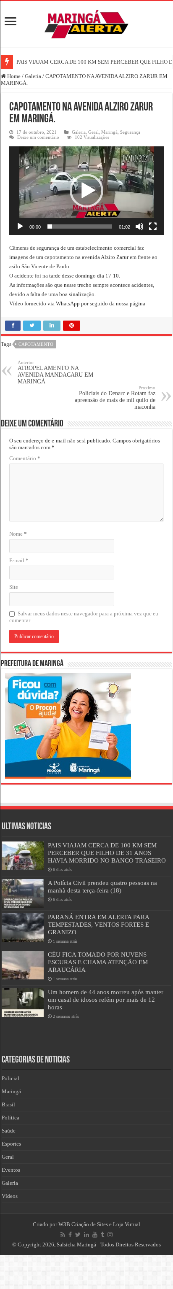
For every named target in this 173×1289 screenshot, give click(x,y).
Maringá (109, 132)
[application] (86, 190)
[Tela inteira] (153, 226)
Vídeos (10, 1196)
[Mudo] (139, 226)
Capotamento (35, 344)
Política (10, 1117)
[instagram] (110, 1235)
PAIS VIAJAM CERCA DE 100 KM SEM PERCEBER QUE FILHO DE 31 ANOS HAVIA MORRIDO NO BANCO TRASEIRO (107, 852)
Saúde (9, 1130)
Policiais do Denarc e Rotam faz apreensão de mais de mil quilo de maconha (115, 397)
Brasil (8, 1104)
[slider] (79, 226)
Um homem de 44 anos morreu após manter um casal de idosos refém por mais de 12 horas (105, 999)
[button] (86, 191)
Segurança (130, 132)
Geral (93, 132)
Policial (10, 1078)
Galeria (33, 76)
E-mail (19, 560)
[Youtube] (95, 1235)
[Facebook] (70, 1235)
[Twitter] (77, 1235)
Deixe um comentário (38, 137)
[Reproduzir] (20, 226)
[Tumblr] (102, 1235)
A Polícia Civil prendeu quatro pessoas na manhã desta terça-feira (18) (102, 886)
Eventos (11, 1170)
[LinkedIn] (86, 1235)
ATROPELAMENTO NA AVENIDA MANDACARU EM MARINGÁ (55, 372)
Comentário (24, 458)
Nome (18, 534)
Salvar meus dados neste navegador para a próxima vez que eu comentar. (83, 616)
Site (13, 587)
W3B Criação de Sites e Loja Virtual (99, 1224)
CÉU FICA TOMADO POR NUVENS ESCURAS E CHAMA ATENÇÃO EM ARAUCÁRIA (98, 962)
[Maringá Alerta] (86, 22)
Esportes (11, 1144)
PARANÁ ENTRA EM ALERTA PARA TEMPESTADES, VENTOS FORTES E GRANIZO (98, 924)
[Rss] (63, 1235)
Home (13, 76)
